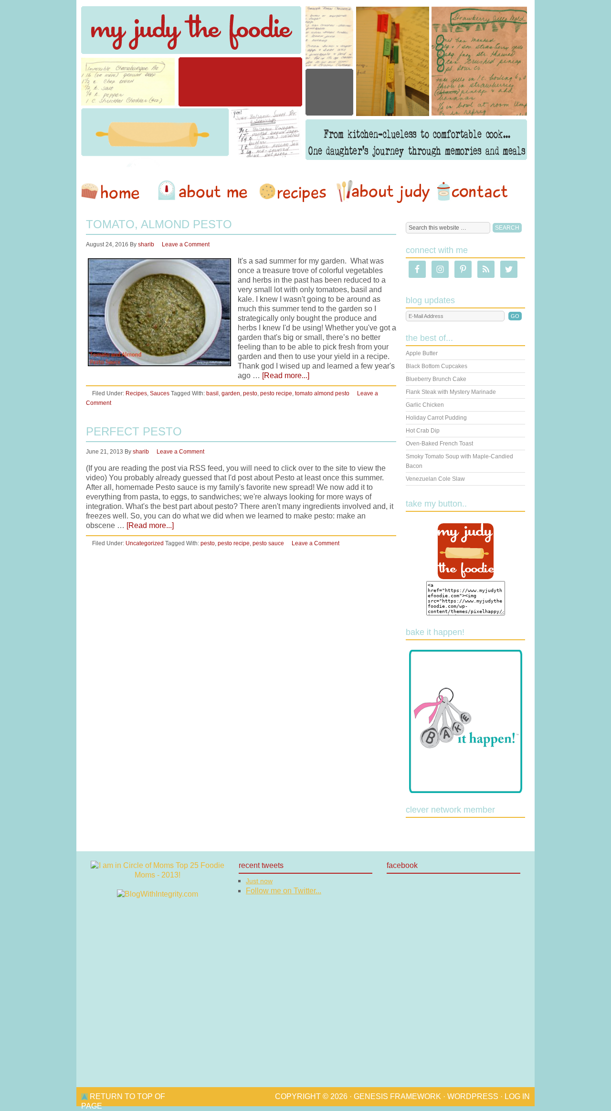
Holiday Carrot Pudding (436, 417)
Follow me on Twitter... (283, 891)
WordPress (472, 1096)
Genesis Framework (397, 1096)
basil (212, 393)
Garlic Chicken (425, 405)
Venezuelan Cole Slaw (435, 479)
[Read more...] (285, 375)
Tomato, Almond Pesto (159, 224)
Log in (517, 1096)
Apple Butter (422, 353)
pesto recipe (276, 393)
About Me (204, 191)
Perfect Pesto (134, 431)
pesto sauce (268, 543)
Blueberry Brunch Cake (436, 379)
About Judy (383, 191)
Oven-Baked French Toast (439, 443)
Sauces (159, 393)
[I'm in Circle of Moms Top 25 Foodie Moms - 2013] (157, 875)
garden (230, 393)
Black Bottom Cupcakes (436, 366)
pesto (250, 393)
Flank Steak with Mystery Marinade (451, 392)
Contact (472, 191)
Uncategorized (145, 543)
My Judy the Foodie (305, 83)
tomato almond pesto (322, 393)
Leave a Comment (186, 244)
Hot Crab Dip (423, 430)
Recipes (293, 191)
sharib (146, 244)
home (115, 191)
